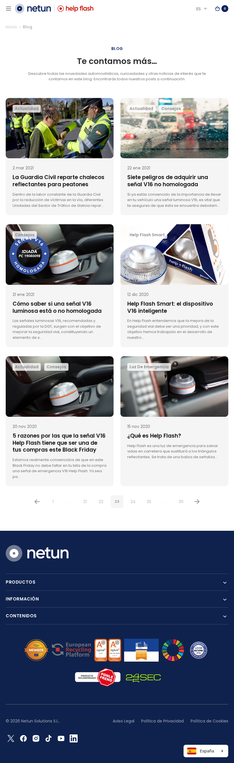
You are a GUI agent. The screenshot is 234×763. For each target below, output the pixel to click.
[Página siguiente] (197, 501)
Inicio (11, 27)
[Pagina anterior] (37, 501)
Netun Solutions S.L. (40, 721)
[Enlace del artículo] (60, 156)
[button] (8, 8)
